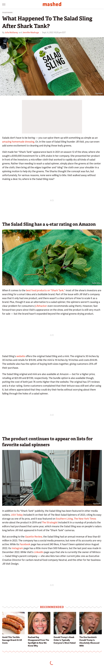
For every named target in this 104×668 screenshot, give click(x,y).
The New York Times (85, 518)
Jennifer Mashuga (31, 32)
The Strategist (50, 522)
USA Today (17, 514)
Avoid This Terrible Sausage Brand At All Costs (12, 640)
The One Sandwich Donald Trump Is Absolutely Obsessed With (89, 641)
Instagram (17, 548)
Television (7, 12)
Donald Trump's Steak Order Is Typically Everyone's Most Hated (65, 640)
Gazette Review (33, 536)
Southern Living (64, 518)
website (20, 356)
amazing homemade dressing (18, 141)
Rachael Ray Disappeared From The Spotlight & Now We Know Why (38, 641)
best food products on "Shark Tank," (45, 290)
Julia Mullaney (11, 32)
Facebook (99, 93)
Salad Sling (96, 283)
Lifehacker (41, 305)
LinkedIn (38, 552)
